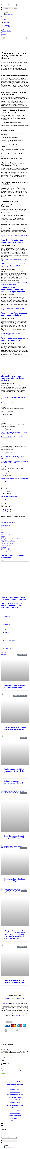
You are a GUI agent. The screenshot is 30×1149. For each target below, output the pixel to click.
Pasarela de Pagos (15, 1113)
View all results (6, 8)
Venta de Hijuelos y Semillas (8, 541)
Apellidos (3, 1060)
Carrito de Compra (15, 1110)
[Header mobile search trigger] (1, 35)
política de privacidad (16, 1070)
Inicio (5, 19)
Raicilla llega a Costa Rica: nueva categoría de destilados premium (14, 314)
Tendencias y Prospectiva (7, 550)
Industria (3, 547)
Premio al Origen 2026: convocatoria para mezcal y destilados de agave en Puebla (13, 289)
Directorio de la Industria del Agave (10, 534)
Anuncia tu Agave (15, 1102)
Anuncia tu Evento (15, 1092)
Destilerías (3, 537)
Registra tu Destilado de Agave (15, 1086)
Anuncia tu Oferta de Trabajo (15, 1094)
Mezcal (3, 528)
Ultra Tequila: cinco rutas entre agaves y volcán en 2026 (13, 265)
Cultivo (4, 552)
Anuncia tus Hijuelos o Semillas (15, 1105)
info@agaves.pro (20, 1015)
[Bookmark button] (5, 416)
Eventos (6, 23)
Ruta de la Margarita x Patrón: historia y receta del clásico (13, 241)
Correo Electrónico (5, 1063)
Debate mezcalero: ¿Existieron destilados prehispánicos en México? (14, 881)
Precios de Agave (5, 548)
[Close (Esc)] (1, 1133)
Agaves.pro (6, 1003)
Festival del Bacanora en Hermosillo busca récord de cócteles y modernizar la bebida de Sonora (13, 377)
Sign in (4, 31)
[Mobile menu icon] (15, 1)
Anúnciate (3, 29)
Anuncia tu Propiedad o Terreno (15, 1100)
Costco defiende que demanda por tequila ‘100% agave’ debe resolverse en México (14, 838)
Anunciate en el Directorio (15, 1097)
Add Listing (3, 34)
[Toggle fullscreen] (4, 1133)
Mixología (9, 552)
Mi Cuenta (15, 1107)
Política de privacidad (15, 1115)
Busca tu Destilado (6, 525)
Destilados (6, 22)
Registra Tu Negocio (15, 1081)
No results (14, 8)
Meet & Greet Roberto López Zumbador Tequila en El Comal (13, 599)
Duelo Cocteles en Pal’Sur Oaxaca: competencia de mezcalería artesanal (11, 605)
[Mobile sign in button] (1, 32)
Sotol (2, 532)
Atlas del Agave (7, 21)
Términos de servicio (15, 1118)
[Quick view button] (5, 414)
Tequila (3, 530)
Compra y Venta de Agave (7, 543)
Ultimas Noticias (8, 26)
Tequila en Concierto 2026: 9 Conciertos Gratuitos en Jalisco (14, 981)
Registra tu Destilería (15, 1089)
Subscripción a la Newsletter (8, 522)
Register (9, 31)
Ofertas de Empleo (16, 539)
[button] (27, 522)
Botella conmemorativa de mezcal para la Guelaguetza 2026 (14, 339)
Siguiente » (17, 986)
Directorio (6, 25)
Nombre (3, 1057)
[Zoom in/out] (5, 1133)
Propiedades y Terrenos (7, 540)
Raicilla (3, 529)
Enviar (2, 1073)
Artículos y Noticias (6, 545)
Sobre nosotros (15, 1121)
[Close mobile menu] (1, 17)
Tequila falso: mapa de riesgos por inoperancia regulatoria (14, 686)
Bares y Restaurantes (6, 539)
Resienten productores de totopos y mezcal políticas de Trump (13, 783)
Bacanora (3, 526)
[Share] (2, 1133)
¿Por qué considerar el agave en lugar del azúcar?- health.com (15, 729)
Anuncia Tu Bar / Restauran (14, 1084)
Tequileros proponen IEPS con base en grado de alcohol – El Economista (14, 771)
